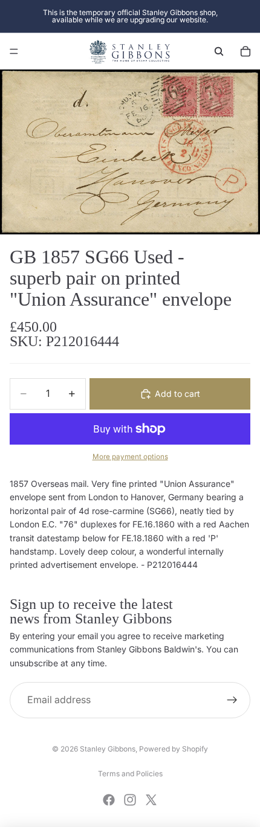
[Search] (219, 51)
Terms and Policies (130, 773)
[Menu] (14, 51)
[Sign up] (232, 700)
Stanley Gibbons (107, 748)
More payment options (130, 456)
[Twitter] (151, 800)
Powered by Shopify (173, 748)
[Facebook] (109, 800)
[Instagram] (130, 800)
